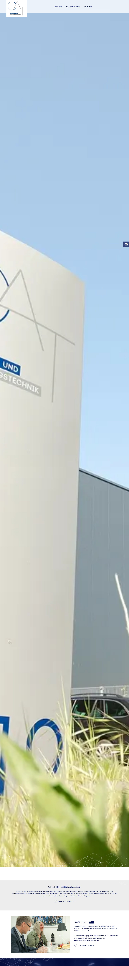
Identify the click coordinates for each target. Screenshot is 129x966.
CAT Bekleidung (73, 6)
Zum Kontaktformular (66, 901)
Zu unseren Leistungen (86, 945)
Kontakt (88, 6)
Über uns (58, 6)
